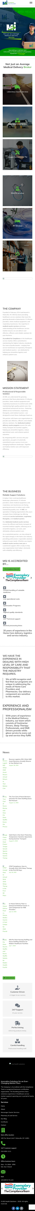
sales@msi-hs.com (7, 1180)
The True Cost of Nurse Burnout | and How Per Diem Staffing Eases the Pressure (20, 798)
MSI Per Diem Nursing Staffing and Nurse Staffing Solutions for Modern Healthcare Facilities (20, 941)
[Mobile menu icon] (31, 2)
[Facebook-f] (13, 1208)
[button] (2, 31)
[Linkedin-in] (17, 1208)
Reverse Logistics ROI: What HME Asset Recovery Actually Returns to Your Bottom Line (20, 761)
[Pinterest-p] (21, 1208)
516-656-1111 (6, 1151)
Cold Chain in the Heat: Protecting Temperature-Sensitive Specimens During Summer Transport (20, 837)
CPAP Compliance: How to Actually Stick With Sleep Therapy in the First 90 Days (20, 868)
